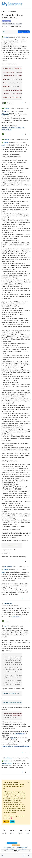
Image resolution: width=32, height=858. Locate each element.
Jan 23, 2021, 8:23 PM (20, 761)
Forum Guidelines (22, 847)
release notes (16, 616)
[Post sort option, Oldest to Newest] (3, 32)
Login (12, 821)
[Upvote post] (22, 103)
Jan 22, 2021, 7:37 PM (20, 142)
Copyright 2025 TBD (9, 847)
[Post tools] (28, 103)
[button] (2, 855)
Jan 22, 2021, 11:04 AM (20, 37)
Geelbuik (6, 37)
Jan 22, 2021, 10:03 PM (13, 605)
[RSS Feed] (20, 26)
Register (6, 821)
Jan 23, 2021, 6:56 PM (17, 626)
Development (6, 21)
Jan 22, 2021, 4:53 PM (17, 111)
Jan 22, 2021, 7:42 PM (20, 569)
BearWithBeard (8, 603)
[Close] (28, 782)
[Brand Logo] (12, 4)
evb (5, 111)
